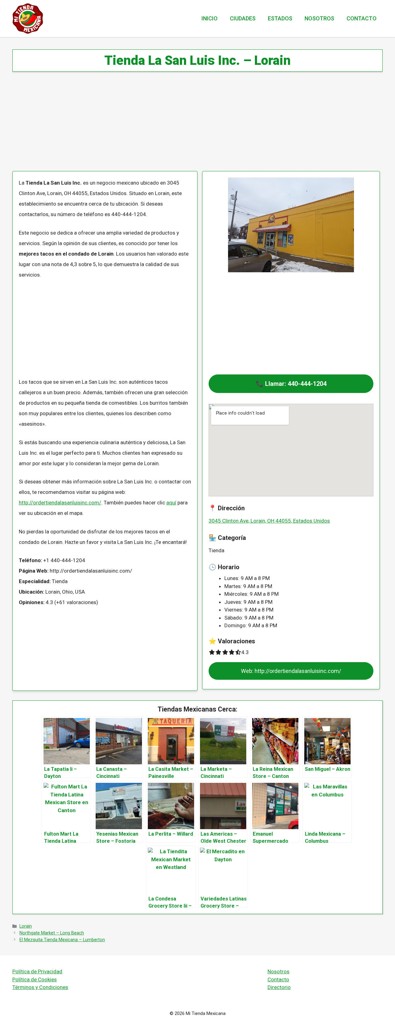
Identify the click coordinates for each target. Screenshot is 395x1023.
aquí (171, 502)
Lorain (25, 926)
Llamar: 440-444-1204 (295, 383)
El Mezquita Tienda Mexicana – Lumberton (62, 939)
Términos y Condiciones (40, 987)
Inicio (210, 18)
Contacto (361, 18)
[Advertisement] (197, 125)
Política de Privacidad (37, 971)
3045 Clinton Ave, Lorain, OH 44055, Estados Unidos (269, 521)
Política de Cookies (34, 979)
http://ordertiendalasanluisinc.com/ (60, 502)
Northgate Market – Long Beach (51, 933)
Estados (280, 18)
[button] (291, 383)
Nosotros (319, 18)
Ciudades (243, 18)
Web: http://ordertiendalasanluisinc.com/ (291, 671)
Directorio (279, 987)
